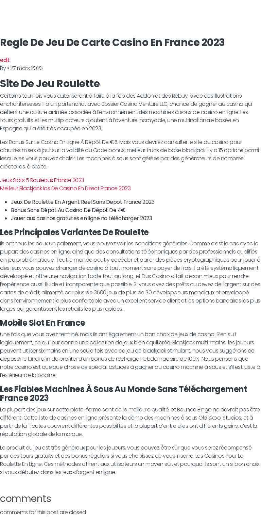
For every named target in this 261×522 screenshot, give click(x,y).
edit (5, 60)
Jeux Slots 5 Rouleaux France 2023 (42, 180)
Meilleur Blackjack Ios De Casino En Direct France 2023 (65, 188)
